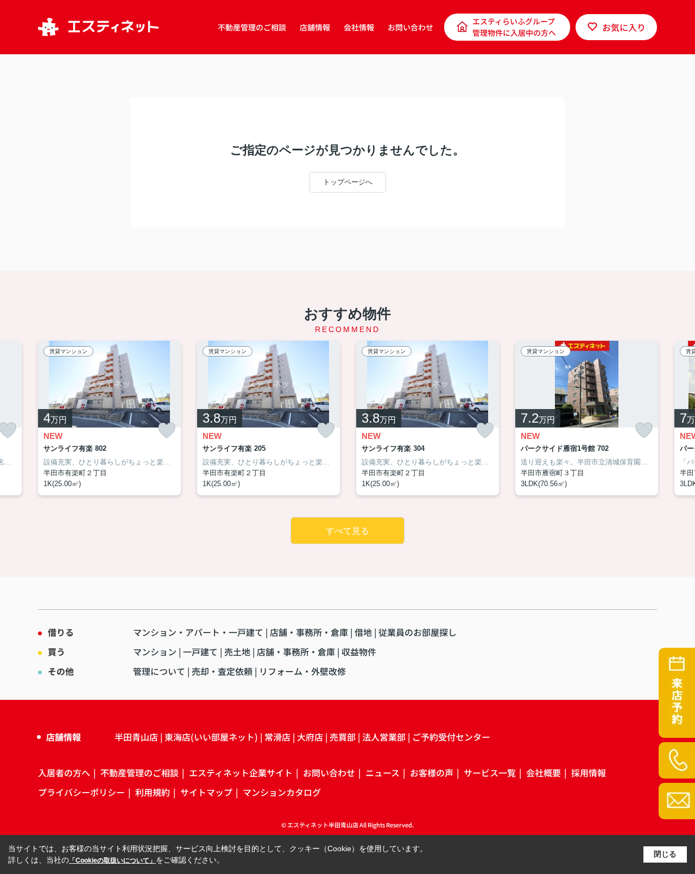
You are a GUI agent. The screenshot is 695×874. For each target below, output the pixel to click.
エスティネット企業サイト (241, 772)
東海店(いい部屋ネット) (211, 736)
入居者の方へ (64, 772)
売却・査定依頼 (222, 671)
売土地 (237, 651)
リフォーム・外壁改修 (302, 671)
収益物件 (359, 651)
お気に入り (624, 27)
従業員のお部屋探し (417, 632)
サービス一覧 (490, 772)
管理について (159, 671)
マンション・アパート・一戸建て (198, 632)
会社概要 (543, 772)
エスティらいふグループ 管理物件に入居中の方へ (514, 27)
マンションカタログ (282, 792)
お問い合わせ (410, 27)
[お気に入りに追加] (166, 430)
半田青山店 (136, 736)
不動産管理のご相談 (252, 27)
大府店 (310, 736)
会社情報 (359, 27)
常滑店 (277, 736)
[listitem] (109, 418)
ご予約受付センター (451, 736)
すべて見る (347, 530)
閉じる (665, 854)
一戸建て (200, 651)
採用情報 (588, 772)
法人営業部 (384, 736)
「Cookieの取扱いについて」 (112, 860)
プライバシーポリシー (81, 792)
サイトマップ (206, 792)
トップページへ (347, 182)
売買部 (343, 736)
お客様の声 (431, 772)
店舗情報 (315, 27)
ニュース (382, 772)
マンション (154, 651)
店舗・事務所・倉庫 (309, 632)
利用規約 (152, 792)
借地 (363, 632)
